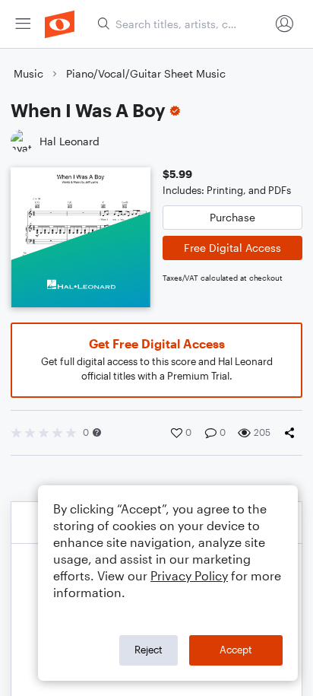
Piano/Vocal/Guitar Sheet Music (146, 73)
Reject (148, 650)
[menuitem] (22, 24)
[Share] (292, 433)
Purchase (232, 217)
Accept (236, 650)
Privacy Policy (189, 575)
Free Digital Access (232, 247)
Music (28, 73)
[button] (97, 432)
